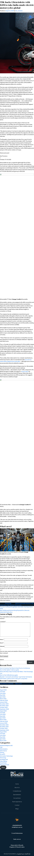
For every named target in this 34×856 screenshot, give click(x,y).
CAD (1, 747)
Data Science (3, 750)
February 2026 (4, 700)
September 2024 (4, 730)
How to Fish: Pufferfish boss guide (9, 675)
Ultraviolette (18, 605)
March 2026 (3, 698)
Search (2, 659)
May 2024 (2, 737)
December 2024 (4, 725)
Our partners (17, 798)
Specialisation (17, 794)
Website (2, 646)
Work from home (4, 764)
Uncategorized (4, 759)
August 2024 (3, 732)
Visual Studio (3, 763)
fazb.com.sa (17, 839)
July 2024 (2, 733)
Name (2, 639)
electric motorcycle (20, 603)
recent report (25, 371)
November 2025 (4, 705)
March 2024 (3, 740)
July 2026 (2, 691)
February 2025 (4, 721)
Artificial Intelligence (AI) (6, 745)
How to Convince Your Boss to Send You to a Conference (15, 668)
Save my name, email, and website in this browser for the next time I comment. (16, 652)
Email (2, 643)
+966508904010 (17, 825)
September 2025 (4, 709)
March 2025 (3, 719)
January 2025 (3, 723)
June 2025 (3, 714)
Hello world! (18, 683)
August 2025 (3, 711)
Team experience (17, 801)
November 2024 (4, 726)
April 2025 (2, 718)
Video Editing (3, 761)
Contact (17, 805)
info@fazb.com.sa (17, 827)
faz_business (19, 10)
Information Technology (6, 756)
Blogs (17, 808)
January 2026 (3, 702)
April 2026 (2, 697)
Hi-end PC (2, 754)
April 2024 (2, 739)
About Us (17, 787)
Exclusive (28, 603)
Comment (3, 621)
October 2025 (4, 707)
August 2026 (3, 690)
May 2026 (2, 695)
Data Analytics (4, 749)
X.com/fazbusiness (17, 833)
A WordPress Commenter (6, 683)
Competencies (17, 791)
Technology (8, 603)
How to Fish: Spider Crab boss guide (9, 670)
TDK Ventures (11, 605)
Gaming (2, 752)
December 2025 (4, 704)
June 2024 (3, 735)
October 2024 (4, 728)
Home (17, 784)
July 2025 (2, 712)
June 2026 (3, 693)
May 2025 (2, 716)
